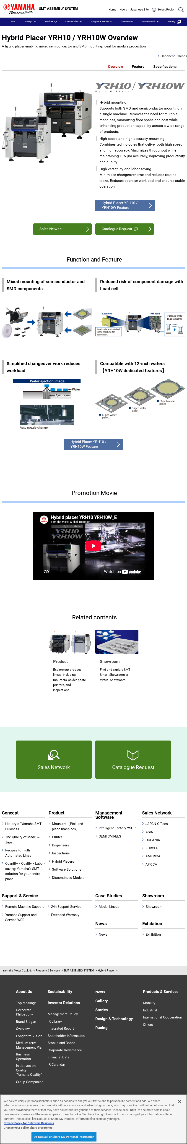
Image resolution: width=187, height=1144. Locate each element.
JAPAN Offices (156, 824)
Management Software (108, 815)
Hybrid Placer (106, 970)
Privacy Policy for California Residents (29, 1123)
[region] (93, 1119)
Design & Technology (114, 1018)
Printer (57, 837)
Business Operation (23, 1056)
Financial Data (58, 1057)
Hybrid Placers (63, 861)
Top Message (26, 1003)
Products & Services (48, 970)
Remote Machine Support (24, 907)
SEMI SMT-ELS (110, 836)
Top (13, 21)
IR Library (55, 1021)
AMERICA (152, 856)
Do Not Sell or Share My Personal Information (64, 1137)
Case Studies (71, 21)
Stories (101, 1010)
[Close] (180, 1102)
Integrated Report (61, 1028)
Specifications (165, 66)
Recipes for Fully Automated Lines (18, 853)
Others (148, 1025)
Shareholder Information (66, 1036)
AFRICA (151, 864)
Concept (28, 21)
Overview (115, 66)
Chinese (181, 56)
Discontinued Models (68, 878)
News (123, 9)
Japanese (165, 56)
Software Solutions (66, 869)
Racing (101, 1027)
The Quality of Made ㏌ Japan (22, 839)
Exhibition (152, 923)
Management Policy (63, 1014)
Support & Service (100, 21)
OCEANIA (152, 840)
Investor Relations (64, 1002)
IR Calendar (56, 1065)
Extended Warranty (65, 915)
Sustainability (60, 991)
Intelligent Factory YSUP (117, 828)
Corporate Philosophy (24, 1012)
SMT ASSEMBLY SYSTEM (79, 970)
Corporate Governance (65, 1050)
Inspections (61, 853)
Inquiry (171, 21)
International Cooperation (162, 1017)
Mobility (149, 1003)
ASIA (149, 832)
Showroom (127, 21)
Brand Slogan (26, 1022)
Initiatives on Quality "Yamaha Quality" (29, 1070)
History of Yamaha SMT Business (23, 826)
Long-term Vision (29, 1036)
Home (112, 9)
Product (49, 21)
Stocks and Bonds (61, 1043)
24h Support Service (66, 907)
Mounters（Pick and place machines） (67, 826)
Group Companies (29, 1082)
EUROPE (151, 848)
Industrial (150, 1010)
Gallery (101, 1001)
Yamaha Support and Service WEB (20, 917)
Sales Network (148, 21)
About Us (24, 991)
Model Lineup (109, 907)
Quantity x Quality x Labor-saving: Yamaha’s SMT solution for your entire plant (25, 871)
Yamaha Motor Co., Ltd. (17, 970)
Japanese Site (139, 9)
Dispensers (60, 845)
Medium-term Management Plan (29, 1045)
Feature (138, 66)
